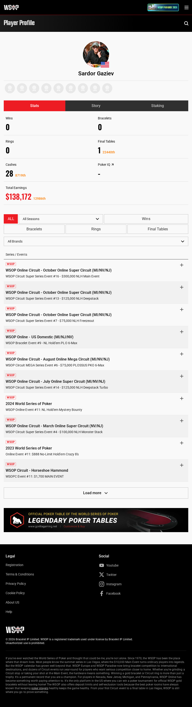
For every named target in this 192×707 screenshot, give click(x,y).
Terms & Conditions (20, 574)
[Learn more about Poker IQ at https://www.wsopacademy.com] (112, 164)
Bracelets (34, 229)
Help (9, 612)
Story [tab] (96, 105)
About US (12, 602)
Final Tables (158, 229)
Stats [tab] (34, 105)
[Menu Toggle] (186, 7)
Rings (96, 229)
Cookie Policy (15, 593)
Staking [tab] (157, 105)
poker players (39, 688)
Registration (14, 565)
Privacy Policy (16, 583)
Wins (146, 219)
